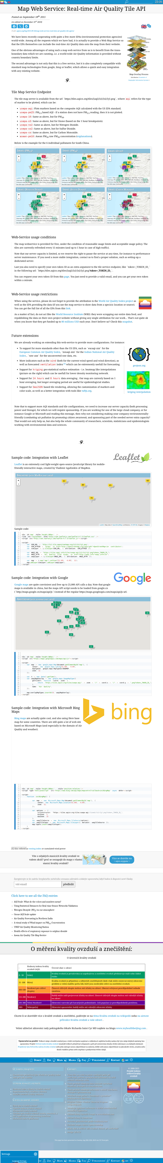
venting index (35, 848)
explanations (84, 136)
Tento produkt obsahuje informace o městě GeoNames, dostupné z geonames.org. (92, 1090)
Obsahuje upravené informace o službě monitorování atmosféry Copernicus (92, 1109)
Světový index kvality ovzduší (47, 1044)
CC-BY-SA (134, 525)
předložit (68, 884)
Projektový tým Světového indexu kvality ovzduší (37, 1047)
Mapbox (147, 525)
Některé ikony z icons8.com (79, 1117)
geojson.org (139, 365)
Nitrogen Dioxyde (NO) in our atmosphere (34, 910)
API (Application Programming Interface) (31, 1116)
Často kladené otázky (26, 1100)
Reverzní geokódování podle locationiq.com (87, 1121)
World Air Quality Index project (116, 300)
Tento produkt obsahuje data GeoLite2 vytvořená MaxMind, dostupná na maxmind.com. (89, 1084)
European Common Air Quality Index (39, 351)
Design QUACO (74, 1132)
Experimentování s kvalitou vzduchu (30, 1091)
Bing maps (20, 718)
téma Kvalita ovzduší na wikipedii (112, 1015)
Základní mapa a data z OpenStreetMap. (85, 1125)
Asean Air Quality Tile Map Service (30, 935)
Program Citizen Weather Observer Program (87, 1102)
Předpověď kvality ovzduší (25, 1111)
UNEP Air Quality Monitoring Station (31, 927)
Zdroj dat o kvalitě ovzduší (25, 1105)
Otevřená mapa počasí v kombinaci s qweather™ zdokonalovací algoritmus (89, 1097)
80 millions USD (70, 321)
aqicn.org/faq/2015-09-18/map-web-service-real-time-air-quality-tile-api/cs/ (45, 31)
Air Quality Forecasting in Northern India (33, 918)
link (68, 308)
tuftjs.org (86, 390)
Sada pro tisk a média (22, 1077)
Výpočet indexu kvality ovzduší (27, 1108)
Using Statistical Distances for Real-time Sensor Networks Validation (46, 906)
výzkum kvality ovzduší (26, 1083)
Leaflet (18, 178)
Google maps (21, 584)
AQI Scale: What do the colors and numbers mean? (37, 901)
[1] (65, 364)
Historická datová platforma (25, 1118)
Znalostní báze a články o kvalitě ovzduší (31, 1089)
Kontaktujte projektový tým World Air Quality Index (37, 1075)
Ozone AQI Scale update (25, 914)
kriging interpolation (139, 391)
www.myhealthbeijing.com (131, 1028)
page (66, 276)
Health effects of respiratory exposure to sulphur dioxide (40, 931)
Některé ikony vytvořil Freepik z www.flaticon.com (90, 1114)
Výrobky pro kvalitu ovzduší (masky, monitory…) (35, 1113)
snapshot (127, 321)
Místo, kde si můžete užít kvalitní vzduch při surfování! (92, 1128)
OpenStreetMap (117, 525)
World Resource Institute (69, 314)
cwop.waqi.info (74, 1104)
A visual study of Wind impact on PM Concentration (39, 922)
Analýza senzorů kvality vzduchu (28, 1094)
